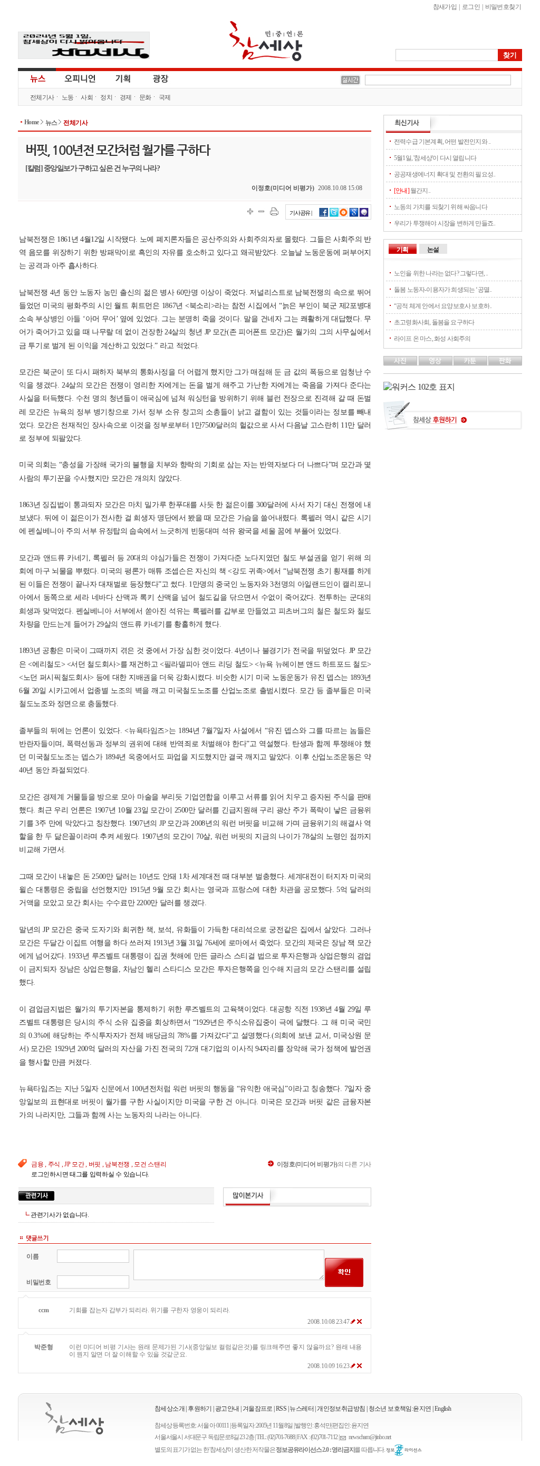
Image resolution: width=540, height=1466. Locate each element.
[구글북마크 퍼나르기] (354, 215)
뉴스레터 (302, 1408)
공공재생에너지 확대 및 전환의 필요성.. (444, 174)
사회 (87, 97)
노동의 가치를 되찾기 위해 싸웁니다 (440, 207)
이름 (32, 1256)
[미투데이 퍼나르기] (364, 215)
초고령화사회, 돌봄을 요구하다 (434, 322)
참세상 (266, 41)
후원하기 (200, 1408)
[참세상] (74, 1418)
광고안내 (227, 1408)
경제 (126, 97)
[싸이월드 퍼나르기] (344, 215)
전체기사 (42, 97)
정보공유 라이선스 (404, 1450)
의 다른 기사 (324, 1164)
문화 (145, 97)
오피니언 (80, 78)
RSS (281, 1408)
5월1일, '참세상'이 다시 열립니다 (435, 158)
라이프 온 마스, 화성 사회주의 (432, 338)
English (443, 1408)
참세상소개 (170, 1408)
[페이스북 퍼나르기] (324, 215)
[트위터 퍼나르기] (334, 215)
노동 (68, 97)
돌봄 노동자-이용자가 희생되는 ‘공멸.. (442, 289)
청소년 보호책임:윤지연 (400, 1408)
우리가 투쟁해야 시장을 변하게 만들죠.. (444, 223)
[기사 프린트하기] (274, 211)
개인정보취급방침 (341, 1408)
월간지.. (412, 190)
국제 (165, 97)
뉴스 (37, 78)
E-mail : (344, 1437)
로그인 (471, 7)
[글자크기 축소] (261, 211)
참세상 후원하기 (452, 419)
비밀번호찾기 (503, 7)
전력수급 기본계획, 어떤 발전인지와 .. (442, 141)
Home (31, 122)
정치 (106, 97)
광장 (153, 78)
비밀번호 (38, 1282)
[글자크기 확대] (250, 211)
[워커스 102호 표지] (419, 386)
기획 (123, 78)
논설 (433, 249)
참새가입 (445, 7)
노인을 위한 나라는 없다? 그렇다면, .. (441, 273)
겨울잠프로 (258, 1408)
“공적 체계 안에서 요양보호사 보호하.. (442, 306)
